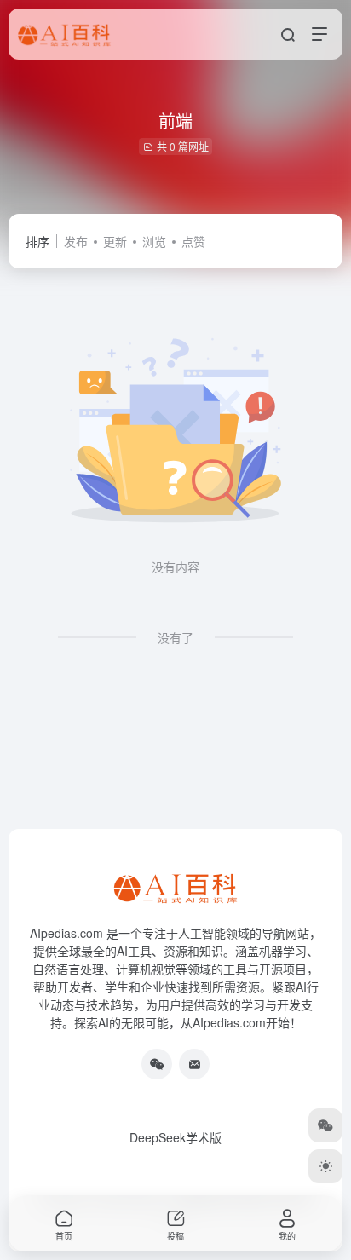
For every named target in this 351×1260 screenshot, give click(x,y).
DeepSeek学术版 (175, 1137)
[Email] (194, 1064)
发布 (76, 241)
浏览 (154, 241)
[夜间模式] (325, 1166)
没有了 (175, 637)
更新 (115, 241)
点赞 (193, 241)
